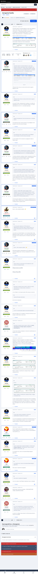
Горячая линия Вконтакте (7, 548)
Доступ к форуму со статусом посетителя (9, 543)
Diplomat (6, 212)
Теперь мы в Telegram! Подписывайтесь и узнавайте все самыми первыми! (15, 546)
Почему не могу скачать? (7, 9)
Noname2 (6, 326)
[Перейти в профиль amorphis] (2, 17)
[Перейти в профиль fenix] (6, 429)
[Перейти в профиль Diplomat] (26, 55)
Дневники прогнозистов (20, 17)
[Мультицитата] (13, 49)
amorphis (6, 32)
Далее (12, 24)
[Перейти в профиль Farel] (24, 55)
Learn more (2, 1)
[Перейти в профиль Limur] (30, 55)
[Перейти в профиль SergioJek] (6, 489)
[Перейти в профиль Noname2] (6, 322)
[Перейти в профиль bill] (28, 55)
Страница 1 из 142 (19, 24)
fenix (6, 432)
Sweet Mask (6, 66)
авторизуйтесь (31, 525)
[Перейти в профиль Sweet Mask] (6, 63)
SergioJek (6, 492)
